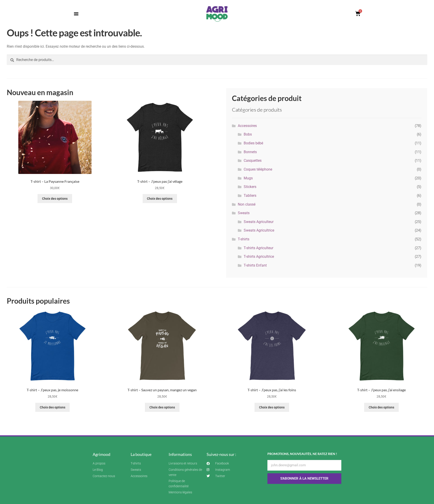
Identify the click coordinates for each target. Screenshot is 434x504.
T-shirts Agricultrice (259, 256)
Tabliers (250, 195)
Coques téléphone (258, 169)
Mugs (248, 178)
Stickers (250, 187)
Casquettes (253, 160)
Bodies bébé (253, 143)
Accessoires (247, 126)
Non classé (246, 204)
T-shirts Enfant (255, 265)
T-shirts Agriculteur (258, 248)
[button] (76, 13)
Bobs (248, 134)
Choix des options (55, 198)
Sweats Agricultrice (259, 230)
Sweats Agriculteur (259, 222)
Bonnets (250, 152)
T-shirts (243, 239)
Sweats (244, 213)
